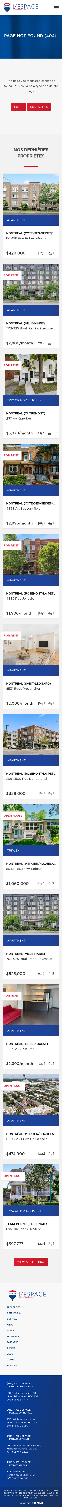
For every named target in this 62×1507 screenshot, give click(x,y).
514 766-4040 (20, 1478)
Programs (13, 1336)
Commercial (14, 1313)
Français (12, 1366)
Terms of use (40, 1495)
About (11, 1325)
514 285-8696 (20, 1426)
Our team (12, 1319)
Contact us (39, 107)
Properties (13, 1307)
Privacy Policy (23, 1495)
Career (11, 1348)
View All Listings (31, 1262)
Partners (12, 1342)
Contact (12, 1360)
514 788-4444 (20, 1400)
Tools (10, 1331)
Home (18, 107)
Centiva (37, 1503)
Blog (10, 1354)
